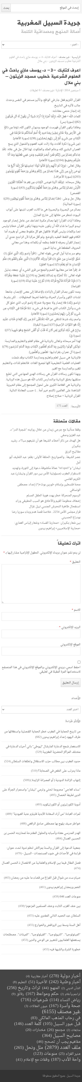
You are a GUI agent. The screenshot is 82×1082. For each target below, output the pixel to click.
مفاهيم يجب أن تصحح (58, 1042)
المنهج (51, 988)
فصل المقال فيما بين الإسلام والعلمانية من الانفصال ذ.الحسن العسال (41, 863)
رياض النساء (65, 1000)
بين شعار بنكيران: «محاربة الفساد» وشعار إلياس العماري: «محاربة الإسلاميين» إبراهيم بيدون (47, 525)
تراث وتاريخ (23, 988)
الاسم (76, 610)
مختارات (35, 1030)
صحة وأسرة (64, 1006)
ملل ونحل (28, 1048)
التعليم (20, 982)
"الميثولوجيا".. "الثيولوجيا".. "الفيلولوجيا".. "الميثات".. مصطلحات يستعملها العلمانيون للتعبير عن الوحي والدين (41, 937)
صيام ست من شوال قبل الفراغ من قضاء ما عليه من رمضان (45, 878)
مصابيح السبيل (61, 1036)
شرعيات (34, 1000)
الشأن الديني (70, 988)
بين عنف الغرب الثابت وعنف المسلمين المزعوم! (52, 906)
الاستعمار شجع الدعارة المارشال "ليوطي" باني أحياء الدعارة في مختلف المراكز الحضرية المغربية (43, 749)
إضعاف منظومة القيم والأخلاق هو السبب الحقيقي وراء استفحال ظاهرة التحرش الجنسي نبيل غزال (48, 503)
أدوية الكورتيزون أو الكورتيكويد (61, 804)
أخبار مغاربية (37, 976)
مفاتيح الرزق (72, 451)
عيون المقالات (35, 1006)
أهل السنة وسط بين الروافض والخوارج (57, 925)
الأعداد (75, 698)
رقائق (18, 994)
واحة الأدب (65, 1059)
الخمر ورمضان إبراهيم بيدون (63, 887)
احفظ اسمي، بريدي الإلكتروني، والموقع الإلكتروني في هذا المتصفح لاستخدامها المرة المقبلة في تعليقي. (41, 669)
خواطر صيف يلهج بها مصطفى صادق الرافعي (53, 823)
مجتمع (56, 1030)
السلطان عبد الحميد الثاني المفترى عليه (57, 915)
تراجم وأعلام (70, 994)
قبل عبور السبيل (61, 1024)
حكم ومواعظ (42, 994)
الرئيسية (76, 57)
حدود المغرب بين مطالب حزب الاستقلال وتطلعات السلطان (45, 761)
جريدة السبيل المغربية (48, 22)
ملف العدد (62, 1047)
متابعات (73, 1030)
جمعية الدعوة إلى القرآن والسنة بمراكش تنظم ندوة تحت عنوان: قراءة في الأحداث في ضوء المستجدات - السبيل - (43, 850)
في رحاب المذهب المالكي (55, 1018)
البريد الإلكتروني (69, 627)
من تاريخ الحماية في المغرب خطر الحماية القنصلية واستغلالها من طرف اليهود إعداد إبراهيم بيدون (42, 734)
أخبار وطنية (64, 982)
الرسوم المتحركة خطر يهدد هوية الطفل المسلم (53, 495)
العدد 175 (62, 406)
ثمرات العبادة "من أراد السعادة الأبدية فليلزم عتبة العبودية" (46, 814)
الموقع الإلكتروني (70, 644)
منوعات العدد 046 (70, 896)
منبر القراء (69, 1054)
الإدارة (59, 90)
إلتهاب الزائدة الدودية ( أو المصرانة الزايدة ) (55, 780)
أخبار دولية (64, 976)
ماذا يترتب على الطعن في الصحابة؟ (59, 771)
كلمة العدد (27, 1024)
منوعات (45, 1054)
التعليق (75, 562)
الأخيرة (37, 982)
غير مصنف (64, 57)
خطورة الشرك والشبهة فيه (65, 949)
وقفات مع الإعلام (32, 1059)
